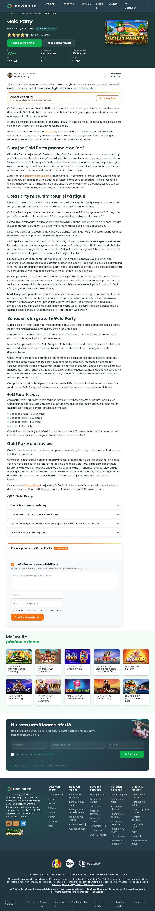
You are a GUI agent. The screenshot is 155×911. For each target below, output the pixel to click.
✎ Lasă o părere (107, 98)
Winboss (52, 821)
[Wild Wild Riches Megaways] (19, 656)
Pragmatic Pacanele (116, 842)
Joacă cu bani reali (59, 43)
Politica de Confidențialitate (89, 884)
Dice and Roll (97, 830)
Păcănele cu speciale (117, 815)
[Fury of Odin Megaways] (48, 686)
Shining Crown (97, 794)
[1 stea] (9, 35)
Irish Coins (50, 131)
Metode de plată (137, 826)
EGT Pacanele (118, 836)
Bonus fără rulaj (77, 824)
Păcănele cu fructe (117, 830)
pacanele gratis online (38, 176)
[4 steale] (22, 35)
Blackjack (136, 836)
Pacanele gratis (119, 794)
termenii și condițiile (43, 754)
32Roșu (52, 807)
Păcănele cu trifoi (117, 800)
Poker (134, 831)
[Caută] (145, 6)
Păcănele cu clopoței (117, 808)
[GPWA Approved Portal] (24, 832)
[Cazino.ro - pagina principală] (21, 789)
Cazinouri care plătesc (139, 796)
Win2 (51, 830)
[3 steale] (18, 35)
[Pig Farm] (136, 656)
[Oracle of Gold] (77, 656)
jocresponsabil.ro (95, 891)
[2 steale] (14, 35)
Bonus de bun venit (76, 803)
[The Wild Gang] (107, 686)
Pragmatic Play (24, 28)
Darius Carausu (29, 74)
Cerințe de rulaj (77, 828)
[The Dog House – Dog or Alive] (48, 656)
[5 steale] (27, 35)
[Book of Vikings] (19, 686)
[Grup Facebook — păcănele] (16, 823)
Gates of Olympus (95, 812)
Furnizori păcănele (137, 818)
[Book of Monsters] (77, 686)
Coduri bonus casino (76, 818)
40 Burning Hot (98, 825)
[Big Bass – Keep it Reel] (136, 686)
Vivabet (52, 812)
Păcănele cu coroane (117, 823)
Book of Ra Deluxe (95, 820)
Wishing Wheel (32, 485)
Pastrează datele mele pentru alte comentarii (38, 610)
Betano (52, 798)
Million (51, 803)
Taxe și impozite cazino (140, 811)
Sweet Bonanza (98, 834)
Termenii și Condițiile (62, 884)
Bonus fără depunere (75, 796)
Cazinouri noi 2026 (138, 803)
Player (51, 816)
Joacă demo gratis (22, 43)
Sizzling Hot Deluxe (96, 800)
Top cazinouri (55, 794)
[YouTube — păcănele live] (9, 823)
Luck (50, 825)
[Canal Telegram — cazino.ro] (23, 823)
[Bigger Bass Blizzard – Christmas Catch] (107, 656)
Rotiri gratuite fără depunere (77, 811)
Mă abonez (132, 754)
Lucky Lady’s (96, 806)
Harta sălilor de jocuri (139, 842)
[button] (126, 32)
